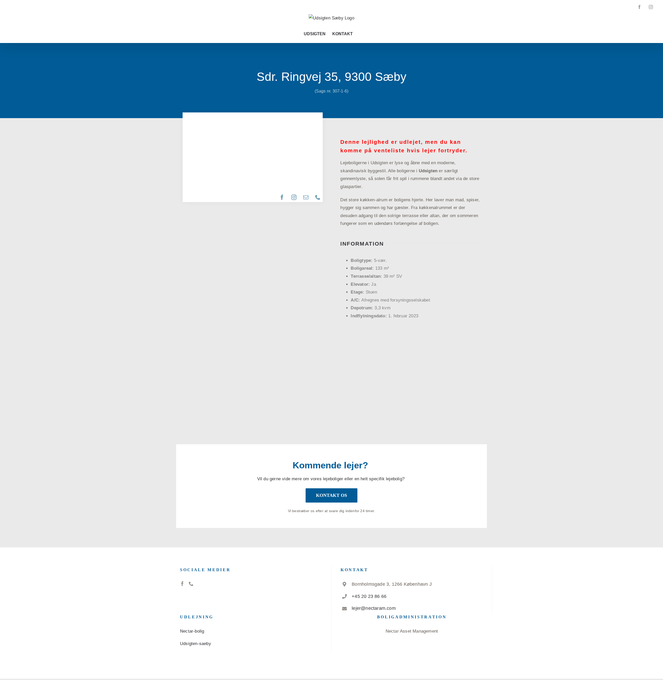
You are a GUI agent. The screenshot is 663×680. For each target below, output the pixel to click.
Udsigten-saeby (195, 643)
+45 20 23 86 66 (369, 596)
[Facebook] (182, 583)
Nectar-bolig (192, 631)
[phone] (318, 197)
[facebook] (282, 197)
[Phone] (191, 583)
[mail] (306, 197)
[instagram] (294, 197)
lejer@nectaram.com (374, 608)
